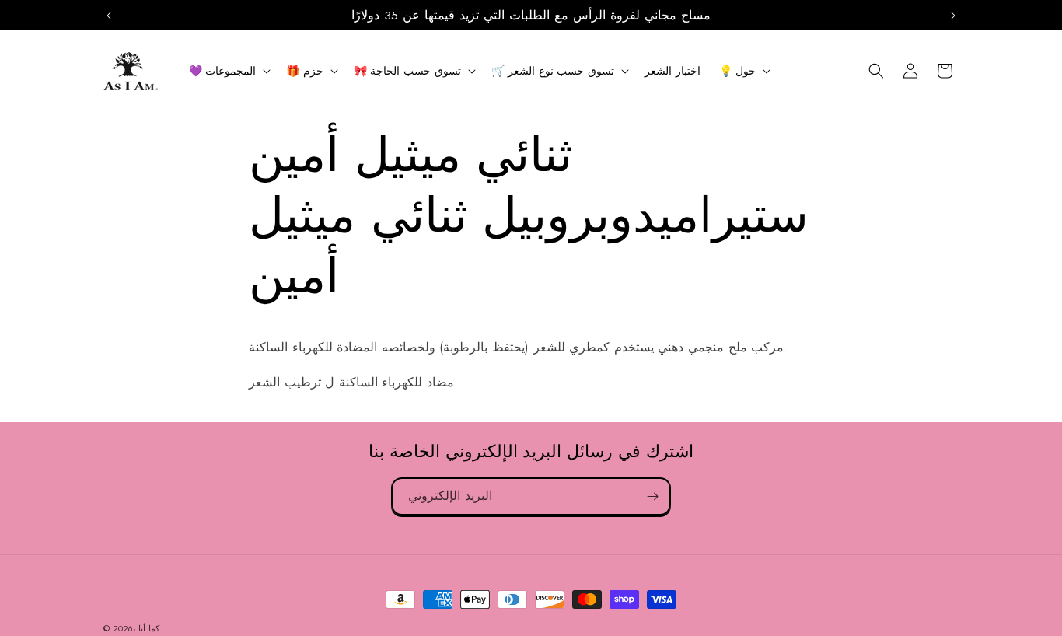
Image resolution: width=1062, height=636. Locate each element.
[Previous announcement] (109, 15)
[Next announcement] (953, 15)
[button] (229, 70)
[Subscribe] (652, 496)
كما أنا (148, 628)
